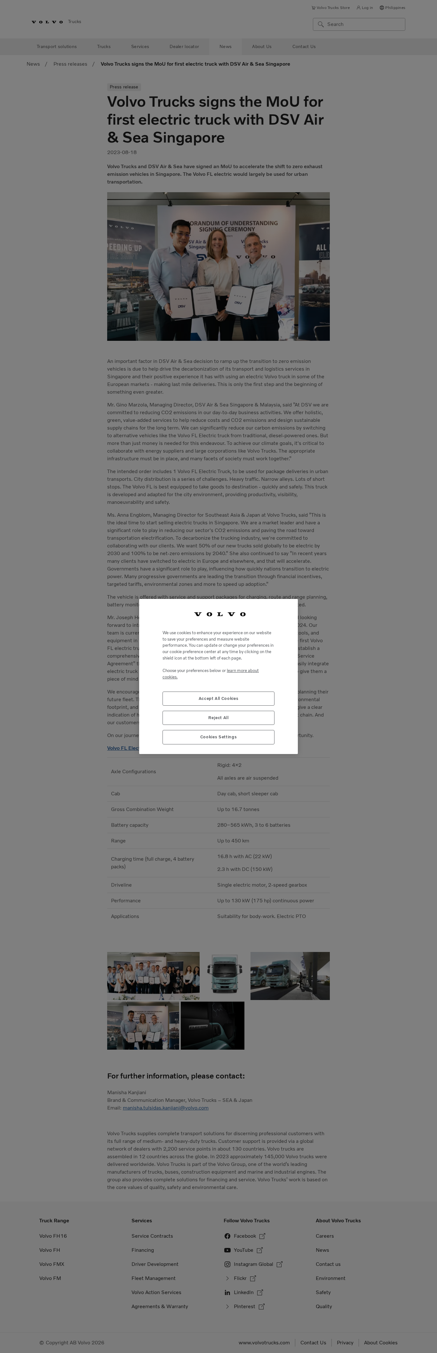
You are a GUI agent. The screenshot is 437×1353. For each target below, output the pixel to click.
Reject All (218, 717)
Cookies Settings (218, 736)
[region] (218, 676)
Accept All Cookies (219, 698)
